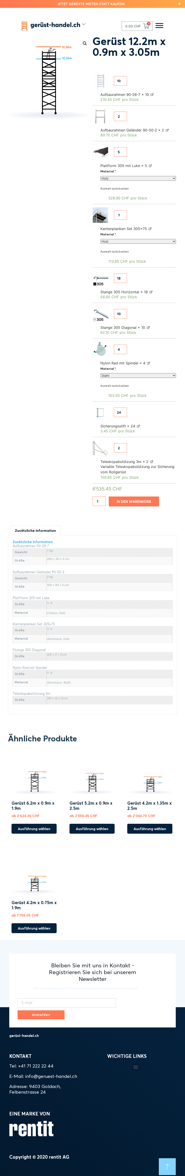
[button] (92, 4)
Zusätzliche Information (35, 530)
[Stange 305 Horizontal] (100, 278)
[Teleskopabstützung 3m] (100, 448)
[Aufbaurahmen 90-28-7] (100, 81)
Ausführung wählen (34, 828)
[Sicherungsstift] (100, 412)
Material (108, 171)
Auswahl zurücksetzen (114, 188)
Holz (62, 613)
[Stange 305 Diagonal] (100, 314)
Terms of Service (122, 988)
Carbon (52, 613)
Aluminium (54, 639)
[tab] (35, 530)
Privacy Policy (100, 988)
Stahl (66, 682)
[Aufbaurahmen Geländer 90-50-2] (100, 116)
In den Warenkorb (134, 501)
